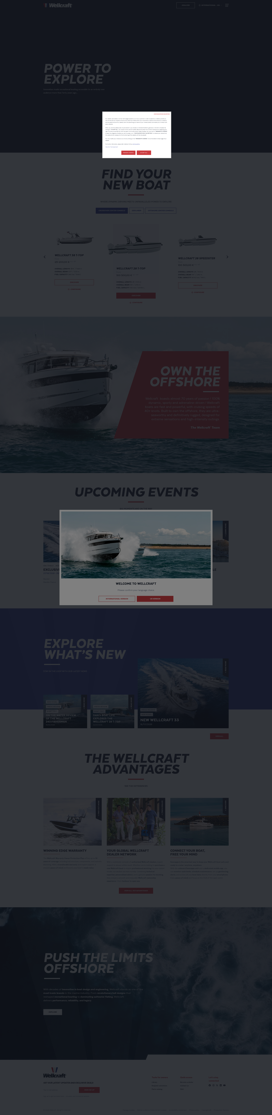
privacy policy (136, 144)
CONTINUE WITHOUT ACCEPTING (162, 113)
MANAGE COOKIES (128, 152)
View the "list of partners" (111, 147)
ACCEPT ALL (143, 152)
